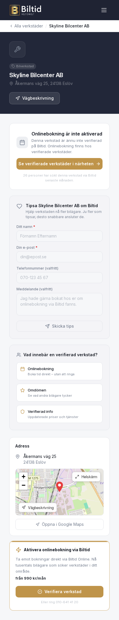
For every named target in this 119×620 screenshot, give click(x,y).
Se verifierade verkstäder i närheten (56, 163)
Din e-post (27, 247)
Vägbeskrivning (38, 98)
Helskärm (88, 476)
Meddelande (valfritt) (34, 289)
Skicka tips (63, 326)
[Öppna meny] (104, 10)
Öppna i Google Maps (63, 524)
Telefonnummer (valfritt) (37, 268)
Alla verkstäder (28, 25)
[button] (59, 487)
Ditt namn (25, 226)
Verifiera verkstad (62, 591)
